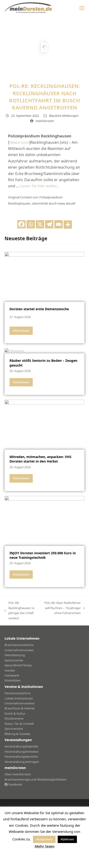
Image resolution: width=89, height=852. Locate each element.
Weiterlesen (21, 330)
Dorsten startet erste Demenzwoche (39, 309)
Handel (10, 670)
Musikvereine (14, 718)
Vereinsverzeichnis (18, 693)
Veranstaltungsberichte (21, 756)
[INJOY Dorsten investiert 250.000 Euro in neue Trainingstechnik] (45, 520)
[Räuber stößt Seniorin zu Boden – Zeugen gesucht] (14, 350)
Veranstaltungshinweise (21, 751)
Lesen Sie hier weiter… (40, 185)
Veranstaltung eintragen (22, 762)
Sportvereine (14, 728)
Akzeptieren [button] (44, 839)
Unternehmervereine (19, 703)
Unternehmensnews (19, 650)
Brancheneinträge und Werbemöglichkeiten (35, 779)
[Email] (58, 224)
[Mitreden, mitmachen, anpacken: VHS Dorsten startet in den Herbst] (45, 424)
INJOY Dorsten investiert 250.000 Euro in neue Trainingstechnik (42, 555)
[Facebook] (21, 224)
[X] (40, 224)
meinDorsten (45, 121)
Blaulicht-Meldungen (64, 116)
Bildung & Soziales (17, 734)
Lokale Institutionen (19, 698)
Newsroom (19, 142)
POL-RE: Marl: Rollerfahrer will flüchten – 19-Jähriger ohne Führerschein (61, 608)
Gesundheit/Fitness (18, 665)
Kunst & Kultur (15, 713)
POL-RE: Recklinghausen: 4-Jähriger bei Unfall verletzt (20, 610)
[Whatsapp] (31, 224)
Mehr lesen (45, 846)
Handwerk (12, 675)
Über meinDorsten (18, 774)
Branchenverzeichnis (19, 645)
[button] (81, 8)
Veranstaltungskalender (21, 746)
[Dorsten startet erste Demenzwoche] (45, 276)
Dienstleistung (15, 655)
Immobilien (13, 680)
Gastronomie (14, 660)
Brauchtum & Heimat (20, 708)
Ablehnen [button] (67, 839)
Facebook (15, 784)
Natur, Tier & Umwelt (19, 723)
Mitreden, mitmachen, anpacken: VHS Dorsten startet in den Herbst (40, 458)
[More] (68, 224)
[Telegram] (49, 224)
